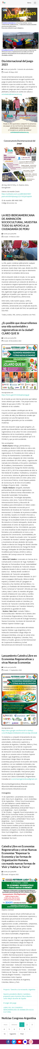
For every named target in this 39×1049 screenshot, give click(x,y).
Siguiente (13, 1034)
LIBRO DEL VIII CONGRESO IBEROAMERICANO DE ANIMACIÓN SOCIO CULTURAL (18, 1009)
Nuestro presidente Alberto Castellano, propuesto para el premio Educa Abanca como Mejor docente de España (17, 996)
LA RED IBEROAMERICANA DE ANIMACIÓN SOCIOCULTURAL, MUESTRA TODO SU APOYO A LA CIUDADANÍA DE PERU (19, 222)
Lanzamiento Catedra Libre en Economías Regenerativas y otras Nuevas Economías (19, 659)
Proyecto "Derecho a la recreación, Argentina (19, 989)
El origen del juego (9, 1003)
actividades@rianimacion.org (12, 94)
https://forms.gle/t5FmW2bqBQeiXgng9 (15, 395)
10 (4, 1034)
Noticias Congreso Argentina (19, 1018)
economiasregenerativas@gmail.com (24, 779)
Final (22, 1034)
